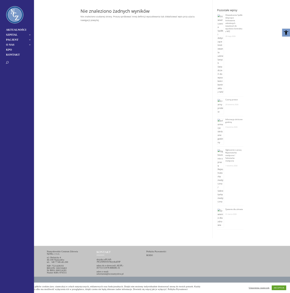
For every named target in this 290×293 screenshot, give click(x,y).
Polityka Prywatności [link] (156, 251)
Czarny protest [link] (231, 99)
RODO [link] (149, 255)
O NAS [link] (10, 45)
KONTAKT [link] (13, 55)
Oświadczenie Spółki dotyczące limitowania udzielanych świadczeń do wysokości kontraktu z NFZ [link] (233, 23)
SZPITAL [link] (12, 35)
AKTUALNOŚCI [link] (16, 30)
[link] (286, 33)
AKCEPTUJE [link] (279, 288)
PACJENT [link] (12, 40)
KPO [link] (9, 50)
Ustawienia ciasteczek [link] (259, 288)
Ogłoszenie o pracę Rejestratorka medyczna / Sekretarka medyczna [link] (233, 155)
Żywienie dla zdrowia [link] (234, 209)
